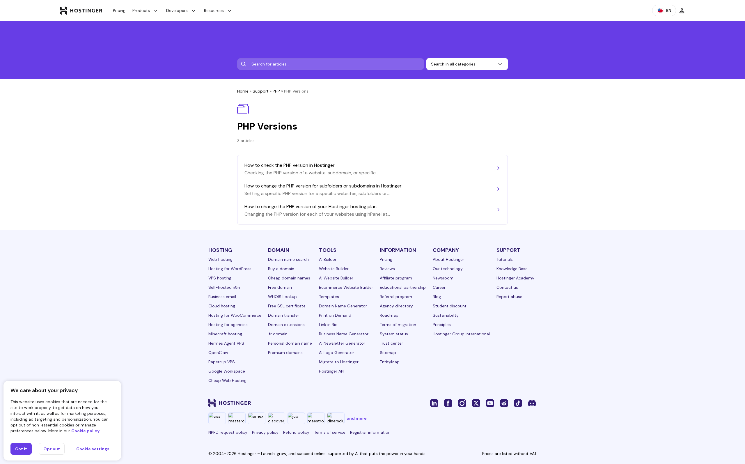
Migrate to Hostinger (339, 361)
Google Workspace (226, 371)
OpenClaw (218, 352)
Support (261, 91)
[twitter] (476, 403)
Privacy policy (265, 432)
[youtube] (490, 403)
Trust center (391, 343)
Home (243, 91)
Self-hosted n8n (224, 287)
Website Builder (334, 268)
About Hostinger (448, 259)
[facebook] (448, 403)
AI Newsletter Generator (342, 343)
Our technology (448, 268)
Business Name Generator (343, 334)
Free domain (280, 287)
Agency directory (396, 306)
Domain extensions (286, 324)
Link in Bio (328, 324)
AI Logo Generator (336, 352)
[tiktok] (518, 403)
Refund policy (296, 432)
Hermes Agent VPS (226, 343)
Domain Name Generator (343, 306)
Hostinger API (331, 371)
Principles (442, 324)
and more (357, 418)
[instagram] (462, 403)
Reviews (387, 268)
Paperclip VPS (221, 361)
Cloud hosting (221, 306)
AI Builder (327, 259)
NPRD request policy (227, 432)
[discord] (532, 403)
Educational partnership (403, 287)
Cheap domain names (289, 278)
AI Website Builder (336, 278)
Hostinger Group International (461, 334)
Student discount (449, 306)
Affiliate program (396, 278)
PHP (276, 91)
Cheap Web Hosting (227, 380)
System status (394, 334)
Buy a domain (281, 268)
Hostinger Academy (515, 278)
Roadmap (389, 315)
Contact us (507, 287)
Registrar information (370, 432)
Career (439, 287)
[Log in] (681, 10)
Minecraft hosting (225, 334)
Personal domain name (290, 343)
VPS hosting (219, 278)
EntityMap (390, 361)
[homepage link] (81, 10)
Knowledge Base (512, 268)
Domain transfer (283, 315)
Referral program (396, 296)
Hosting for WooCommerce (234, 315)
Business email (222, 296)
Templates (329, 296)
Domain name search (288, 259)
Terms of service (329, 432)
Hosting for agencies (228, 324)
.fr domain (278, 334)
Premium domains (285, 352)
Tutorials (504, 259)
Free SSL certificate (287, 306)
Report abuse (509, 296)
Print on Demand (335, 315)
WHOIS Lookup (282, 296)
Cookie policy (85, 430)
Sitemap (388, 352)
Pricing (119, 10)
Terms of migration (398, 324)
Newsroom (443, 278)
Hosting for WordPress (229, 268)
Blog (437, 296)
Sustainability (446, 315)
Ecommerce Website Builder (346, 287)
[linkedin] (434, 403)
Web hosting (220, 259)
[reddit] (504, 403)
